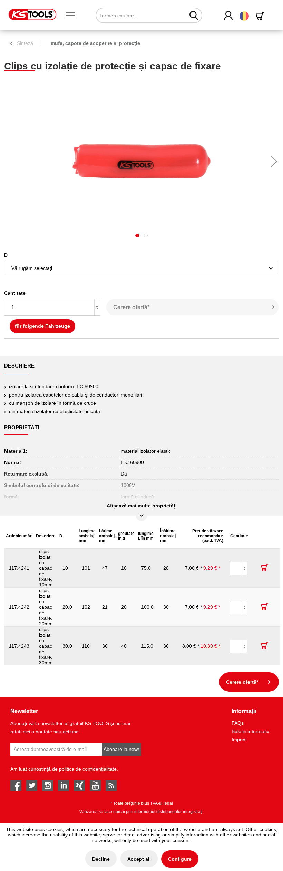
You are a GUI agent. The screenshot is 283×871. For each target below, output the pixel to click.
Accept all (139, 859)
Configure (180, 859)
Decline (101, 859)
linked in (63, 785)
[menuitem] (73, 15)
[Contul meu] (228, 16)
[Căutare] (193, 15)
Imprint (239, 739)
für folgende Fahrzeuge (42, 326)
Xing (79, 785)
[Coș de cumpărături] (261, 16)
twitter (31, 785)
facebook (15, 785)
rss (111, 785)
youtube (95, 785)
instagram (47, 785)
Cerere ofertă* (131, 307)
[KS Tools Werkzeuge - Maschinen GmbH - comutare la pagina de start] (32, 14)
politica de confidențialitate (88, 769)
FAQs (238, 723)
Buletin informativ (250, 731)
